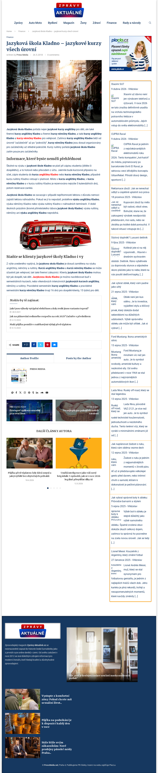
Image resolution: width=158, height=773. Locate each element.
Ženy (83, 22)
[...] (146, 125)
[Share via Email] (54, 344)
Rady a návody (132, 22)
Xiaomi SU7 (117, 84)
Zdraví (97, 22)
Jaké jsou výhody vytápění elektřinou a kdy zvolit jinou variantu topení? (49, 308)
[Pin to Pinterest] (47, 344)
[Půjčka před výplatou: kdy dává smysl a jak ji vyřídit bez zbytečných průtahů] (29, 453)
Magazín (68, 22)
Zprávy (18, 22)
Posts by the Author (78, 358)
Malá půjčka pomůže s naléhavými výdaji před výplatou (40, 324)
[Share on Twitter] (41, 344)
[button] (10, 463)
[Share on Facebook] (33, 344)
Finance (112, 22)
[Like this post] (27, 344)
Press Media (22, 55)
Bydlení (52, 22)
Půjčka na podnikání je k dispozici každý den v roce (57, 723)
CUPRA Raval (118, 133)
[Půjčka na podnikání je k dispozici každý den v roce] (22, 723)
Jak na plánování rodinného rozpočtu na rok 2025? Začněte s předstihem (50, 316)
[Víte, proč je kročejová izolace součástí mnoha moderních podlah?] (102, 654)
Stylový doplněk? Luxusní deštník (129, 237)
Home (9, 31)
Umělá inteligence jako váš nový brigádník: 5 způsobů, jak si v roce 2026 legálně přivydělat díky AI (78, 476)
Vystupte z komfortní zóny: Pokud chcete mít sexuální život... (57, 699)
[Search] (150, 23)
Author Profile (29, 358)
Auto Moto (35, 22)
